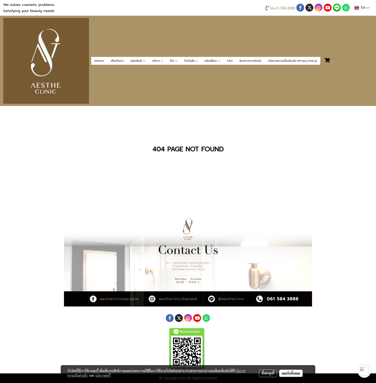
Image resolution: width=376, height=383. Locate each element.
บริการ (156, 61)
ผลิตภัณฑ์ (137, 61)
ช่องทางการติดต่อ (250, 61)
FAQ (230, 61)
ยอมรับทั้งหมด (291, 373)
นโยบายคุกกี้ (103, 375)
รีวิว (172, 61)
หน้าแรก (99, 61)
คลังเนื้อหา (211, 61)
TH (362, 7)
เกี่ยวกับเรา (117, 61)
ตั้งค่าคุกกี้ (268, 373)
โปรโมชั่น (190, 61)
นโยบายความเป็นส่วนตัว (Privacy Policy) (292, 61)
